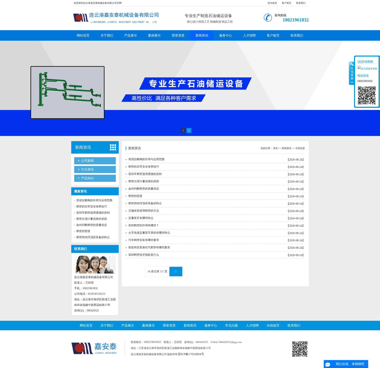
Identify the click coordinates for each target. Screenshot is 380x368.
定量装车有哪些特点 (140, 218)
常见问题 (231, 325)
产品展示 (130, 35)
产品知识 (87, 178)
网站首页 (83, 35)
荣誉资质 (178, 35)
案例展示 (154, 35)
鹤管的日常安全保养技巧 (91, 206)
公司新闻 (87, 160)
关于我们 (107, 35)
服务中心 (225, 35)
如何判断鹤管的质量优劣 (91, 224)
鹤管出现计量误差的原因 (91, 218)
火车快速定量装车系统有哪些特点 (149, 232)
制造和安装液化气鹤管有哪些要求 (149, 247)
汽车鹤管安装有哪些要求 (143, 240)
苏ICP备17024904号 (191, 354)
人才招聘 (249, 35)
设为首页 (272, 3)
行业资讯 (87, 169)
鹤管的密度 (83, 231)
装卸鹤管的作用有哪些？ (143, 225)
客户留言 (286, 3)
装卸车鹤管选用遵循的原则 (93, 212)
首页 (275, 148)
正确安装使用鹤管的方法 (143, 210)
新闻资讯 (202, 35)
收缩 (351, 73)
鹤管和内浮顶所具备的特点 (93, 237)
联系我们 (301, 3)
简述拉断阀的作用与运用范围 (94, 200)
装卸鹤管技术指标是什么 (143, 254)
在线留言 (273, 325)
